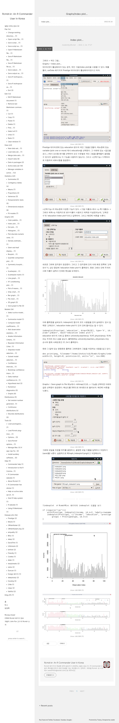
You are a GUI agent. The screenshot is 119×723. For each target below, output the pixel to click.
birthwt (11, 550)
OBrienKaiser (13, 525)
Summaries (13, 179)
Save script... (13, 43)
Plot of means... (14, 288)
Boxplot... (12, 254)
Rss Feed (42, 720)
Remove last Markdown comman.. (14, 107)
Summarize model (15, 319)
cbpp (11, 588)
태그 (6, 605)
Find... (11, 128)
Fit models (12, 213)
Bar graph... (13, 295)
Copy (10, 117)
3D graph (12, 302)
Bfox (10, 536)
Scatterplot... (13, 271)
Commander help (15, 464)
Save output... (14, 70)
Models (9, 309)
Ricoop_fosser (10, 615)
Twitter (50, 720)
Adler (10, 560)
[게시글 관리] (54, 643)
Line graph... (13, 278)
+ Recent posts (46, 705)
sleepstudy (13, 577)
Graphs (9, 217)
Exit (10, 90)
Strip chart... (13, 292)
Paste (11, 121)
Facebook (56, 720)
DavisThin (12, 543)
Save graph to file (15, 306)
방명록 (7, 608)
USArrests (12, 546)
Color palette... (14, 220)
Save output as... (15, 73)
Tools (8, 420)
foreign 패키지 (14, 574)
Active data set (15, 166)
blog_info (9, 595)
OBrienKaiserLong (15, 529)
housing (11, 581)
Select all (12, 131)
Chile (10, 584)
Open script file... (15, 39)
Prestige (12, 518)
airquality (12, 532)
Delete (11, 124)
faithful (11, 591)
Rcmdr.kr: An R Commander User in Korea (64, 662)
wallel (113, 720)
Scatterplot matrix (15, 275)
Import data (13, 159)
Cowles (11, 557)
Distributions (11, 397)
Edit (8, 94)
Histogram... (13, 231)
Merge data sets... (15, 155)
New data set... (14, 148)
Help (8, 461)
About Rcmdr (13, 481)
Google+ (69, 720)
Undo (10, 135)
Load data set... (14, 152)
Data (8, 145)
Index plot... (13, 224)
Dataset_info (11, 515)
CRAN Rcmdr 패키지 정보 (14, 618)
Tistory (99, 720)
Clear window (14, 142)
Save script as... (15, 46)
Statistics (10, 176)
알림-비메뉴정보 (12, 26)
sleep (11, 539)
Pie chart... (12, 299)
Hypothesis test (14, 383)
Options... (12, 437)
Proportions (13, 193)
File (8, 29)
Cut (10, 114)
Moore (11, 522)
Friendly (11, 553)
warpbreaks (13, 564)
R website (12, 505)
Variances (12, 196)
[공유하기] (51, 643)
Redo (10, 138)
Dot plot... (12, 227)
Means (11, 189)
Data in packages (15, 162)
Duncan (11, 570)
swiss (11, 567)
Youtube (63, 720)
